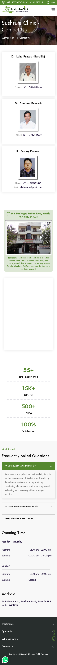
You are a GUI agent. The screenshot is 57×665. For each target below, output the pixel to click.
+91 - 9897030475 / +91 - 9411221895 (25, 2)
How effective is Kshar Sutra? (19, 518)
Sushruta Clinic (8, 37)
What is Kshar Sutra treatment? (20, 465)
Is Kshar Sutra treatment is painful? (22, 506)
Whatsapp (5, 659)
